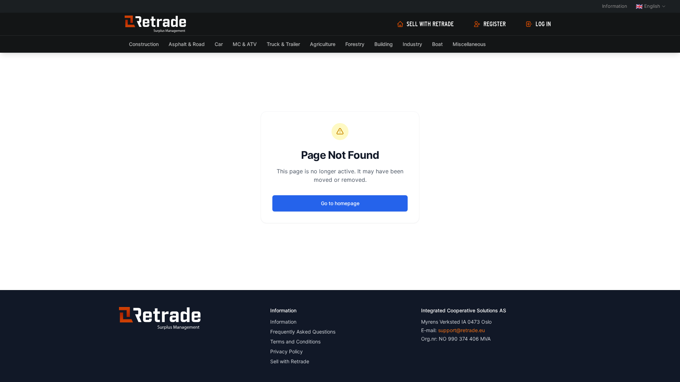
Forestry (354, 44)
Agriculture (322, 44)
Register (494, 24)
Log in (543, 24)
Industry (412, 44)
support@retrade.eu (461, 330)
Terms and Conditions (295, 341)
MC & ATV (245, 44)
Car (219, 44)
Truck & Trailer (283, 44)
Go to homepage (340, 203)
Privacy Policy (286, 351)
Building (383, 44)
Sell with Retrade (430, 24)
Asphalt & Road (187, 44)
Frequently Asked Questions (302, 332)
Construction (144, 44)
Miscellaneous (469, 44)
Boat (437, 44)
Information (614, 6)
